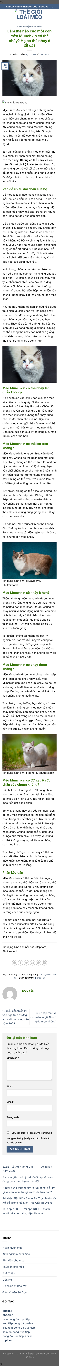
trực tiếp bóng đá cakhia (17, 1323)
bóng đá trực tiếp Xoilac (17, 1336)
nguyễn (45, 54)
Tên (10, 1086)
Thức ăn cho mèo (13, 1266)
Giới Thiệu (8, 1273)
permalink (40, 978)
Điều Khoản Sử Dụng (15, 1292)
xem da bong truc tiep (16, 1332)
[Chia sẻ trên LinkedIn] (44, 963)
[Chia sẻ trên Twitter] (26, 963)
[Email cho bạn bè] (32, 963)
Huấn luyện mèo (12, 1247)
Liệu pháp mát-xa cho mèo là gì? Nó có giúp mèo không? (43, 1017)
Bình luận (13, 1057)
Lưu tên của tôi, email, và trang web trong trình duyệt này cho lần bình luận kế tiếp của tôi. (29, 1137)
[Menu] (4, 15)
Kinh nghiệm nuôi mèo (29, 26)
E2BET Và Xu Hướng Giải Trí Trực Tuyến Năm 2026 (27, 1169)
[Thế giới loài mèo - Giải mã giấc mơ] (29, 15)
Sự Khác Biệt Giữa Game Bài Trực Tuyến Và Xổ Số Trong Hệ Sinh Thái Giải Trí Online (29, 1200)
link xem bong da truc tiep (18, 1327)
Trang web (13, 1117)
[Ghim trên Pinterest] (38, 963)
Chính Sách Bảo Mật (14, 1286)
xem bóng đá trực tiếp (16, 1319)
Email (11, 1101)
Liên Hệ (7, 1279)
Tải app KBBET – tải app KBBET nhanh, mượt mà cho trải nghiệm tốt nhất (26, 1211)
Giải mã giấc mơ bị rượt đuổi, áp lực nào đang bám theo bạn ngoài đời (27, 1179)
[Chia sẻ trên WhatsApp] (14, 963)
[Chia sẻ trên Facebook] (20, 963)
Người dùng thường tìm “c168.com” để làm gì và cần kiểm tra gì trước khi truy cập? (28, 1190)
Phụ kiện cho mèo (13, 1260)
